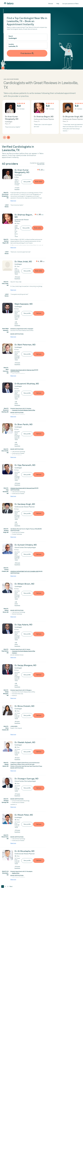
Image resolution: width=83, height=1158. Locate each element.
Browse (50, 3)
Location (11, 44)
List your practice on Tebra (70, 3)
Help (57, 3)
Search (11, 36)
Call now (38, 313)
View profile (27, 181)
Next (11, 886)
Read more (13, 200)
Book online (38, 181)
